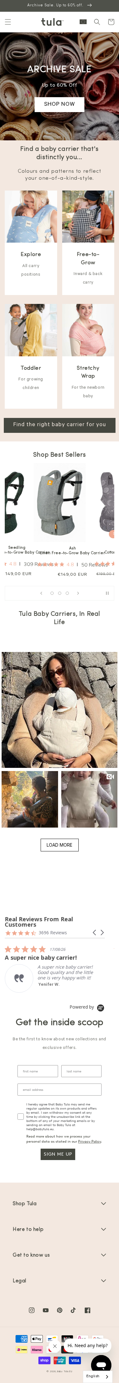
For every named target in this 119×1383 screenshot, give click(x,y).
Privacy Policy (89, 1141)
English (93, 1377)
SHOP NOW (59, 105)
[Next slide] (78, 593)
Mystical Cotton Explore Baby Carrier (74, 550)
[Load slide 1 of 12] (52, 593)
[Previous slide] (41, 593)
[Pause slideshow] (107, 593)
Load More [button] (59, 845)
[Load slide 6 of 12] (59, 593)
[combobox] (98, 1377)
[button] (8, 22)
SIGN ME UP (58, 1154)
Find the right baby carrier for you (59, 425)
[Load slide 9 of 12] (67, 593)
